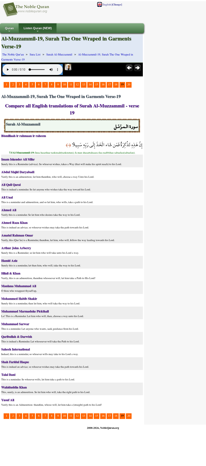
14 (90, 84)
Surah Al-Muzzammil (59, 54)
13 (83, 84)
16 (103, 84)
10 (64, 84)
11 (70, 84)
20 (128, 84)
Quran (9, 30)
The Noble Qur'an (13, 54)
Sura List (35, 54)
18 (115, 84)
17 (109, 84)
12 (77, 84)
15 (96, 84)
